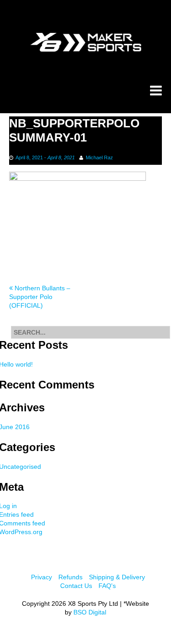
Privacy (41, 577)
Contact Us (76, 585)
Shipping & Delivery (117, 577)
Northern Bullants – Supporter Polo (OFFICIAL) (39, 296)
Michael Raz (99, 157)
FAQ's (107, 585)
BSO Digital (89, 612)
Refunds (70, 577)
